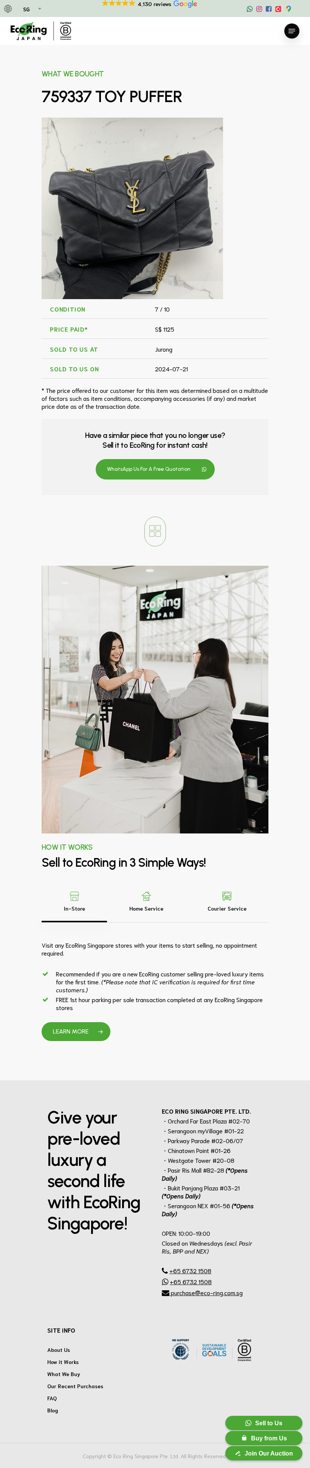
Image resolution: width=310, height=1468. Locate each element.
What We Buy (63, 1373)
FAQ (52, 1398)
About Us (58, 1349)
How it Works (63, 1361)
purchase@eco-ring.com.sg (206, 1292)
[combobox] (31, 9)
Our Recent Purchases (75, 1386)
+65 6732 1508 (190, 1270)
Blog (52, 1410)
